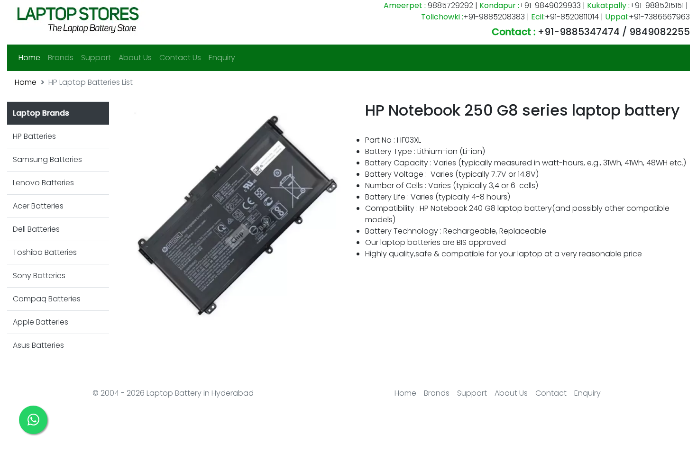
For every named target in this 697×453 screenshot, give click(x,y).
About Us (135, 57)
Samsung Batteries (47, 159)
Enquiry (222, 57)
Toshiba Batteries (45, 252)
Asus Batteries (38, 345)
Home (31, 57)
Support (96, 57)
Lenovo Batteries (43, 182)
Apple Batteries (40, 322)
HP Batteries (34, 136)
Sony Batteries (39, 275)
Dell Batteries (36, 229)
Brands (60, 57)
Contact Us (180, 57)
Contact (551, 393)
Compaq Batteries (47, 298)
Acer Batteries (38, 205)
